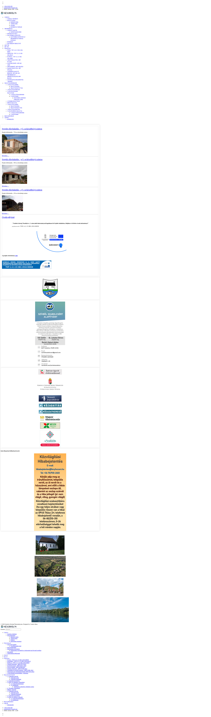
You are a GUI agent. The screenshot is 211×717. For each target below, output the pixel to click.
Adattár (7, 45)
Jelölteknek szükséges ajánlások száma (20, 98)
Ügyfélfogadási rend (16, 32)
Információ (10, 42)
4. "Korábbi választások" (13, 101)
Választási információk (11, 83)
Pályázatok (8, 48)
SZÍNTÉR (6, 117)
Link (16, 255)
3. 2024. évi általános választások (12, 92)
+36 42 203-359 (8, 6)
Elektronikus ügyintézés (13, 35)
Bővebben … (5, 155)
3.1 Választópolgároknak (17, 94)
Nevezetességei (11, 20)
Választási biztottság (17, 88)
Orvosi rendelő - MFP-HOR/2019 (15, 66)
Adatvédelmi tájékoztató (14, 43)
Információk (10, 119)
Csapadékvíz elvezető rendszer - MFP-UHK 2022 (13, 72)
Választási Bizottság (16, 108)
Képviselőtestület (12, 33)
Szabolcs (7, 17)
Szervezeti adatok (12, 30)
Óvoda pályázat (8, 217)
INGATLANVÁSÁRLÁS (9, 116)
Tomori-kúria (14, 24)
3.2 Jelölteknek (14, 96)
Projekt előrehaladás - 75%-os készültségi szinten (22, 129)
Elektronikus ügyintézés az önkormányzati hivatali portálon (18, 38)
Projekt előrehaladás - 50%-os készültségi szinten (22, 159)
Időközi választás (12, 103)
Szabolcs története (12, 19)
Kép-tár (7, 47)
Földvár (13, 25)
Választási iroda (15, 86)
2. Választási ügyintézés (13, 89)
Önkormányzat (9, 28)
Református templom (16, 27)
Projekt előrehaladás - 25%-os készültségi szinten (22, 190)
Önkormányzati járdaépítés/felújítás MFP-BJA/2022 (14, 76)
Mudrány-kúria (14, 22)
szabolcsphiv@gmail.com (10, 7)
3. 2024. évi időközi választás (14, 111)
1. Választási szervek (12, 85)
